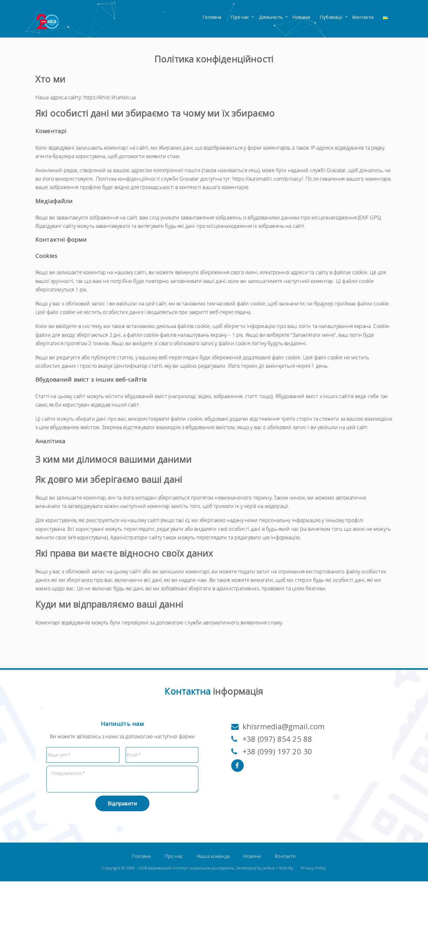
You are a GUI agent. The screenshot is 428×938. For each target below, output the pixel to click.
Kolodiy (286, 868)
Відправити (122, 803)
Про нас (240, 17)
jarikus (269, 868)
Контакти (362, 17)
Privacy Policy (313, 868)
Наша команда (213, 856)
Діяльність (271, 17)
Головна (211, 17)
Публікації (331, 17)
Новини (301, 17)
